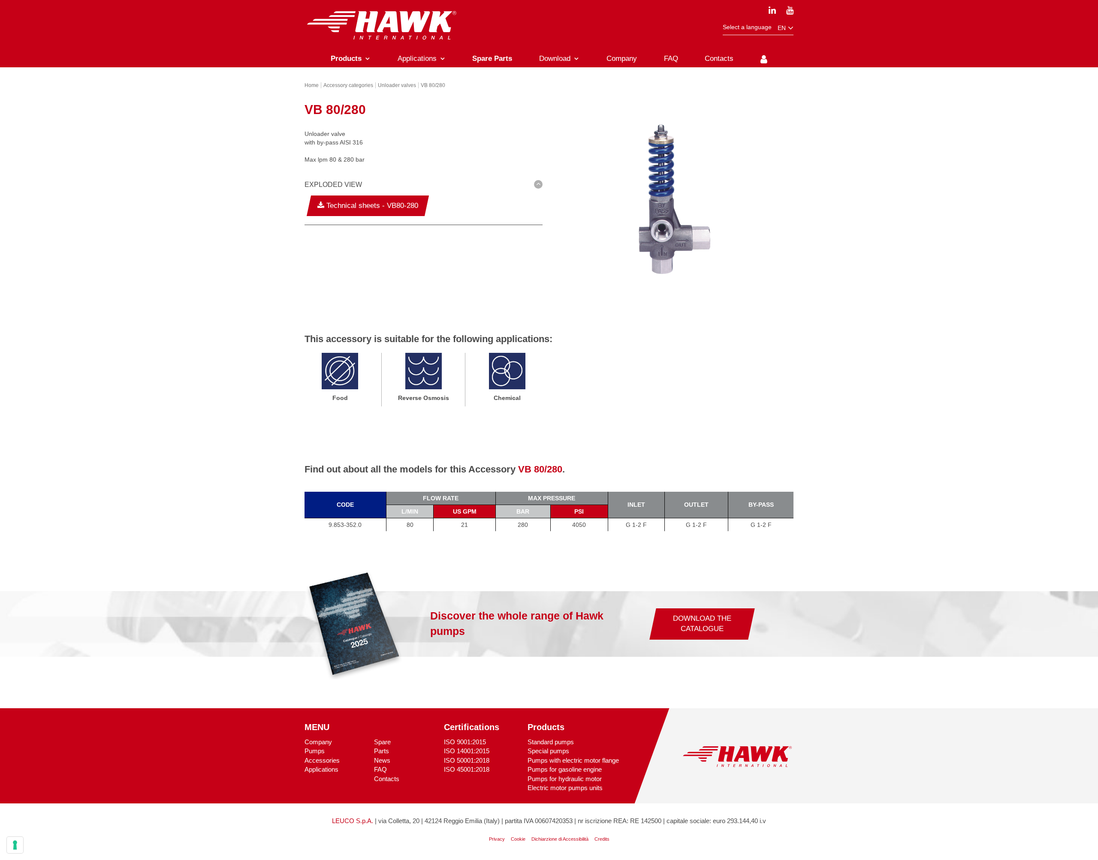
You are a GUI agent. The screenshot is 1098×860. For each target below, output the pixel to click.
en (782, 27)
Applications (321, 769)
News (382, 760)
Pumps (315, 751)
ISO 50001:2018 (466, 760)
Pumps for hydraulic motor (565, 778)
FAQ (380, 769)
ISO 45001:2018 (466, 769)
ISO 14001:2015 (466, 751)
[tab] (424, 186)
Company (318, 742)
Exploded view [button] (333, 184)
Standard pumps (551, 742)
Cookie (518, 839)
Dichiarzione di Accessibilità (559, 839)
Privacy (497, 839)
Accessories (322, 760)
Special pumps (548, 751)
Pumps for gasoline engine (565, 769)
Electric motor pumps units (565, 787)
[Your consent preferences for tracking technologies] (15, 845)
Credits (601, 839)
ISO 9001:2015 (465, 742)
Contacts (386, 778)
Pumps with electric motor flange (573, 760)
